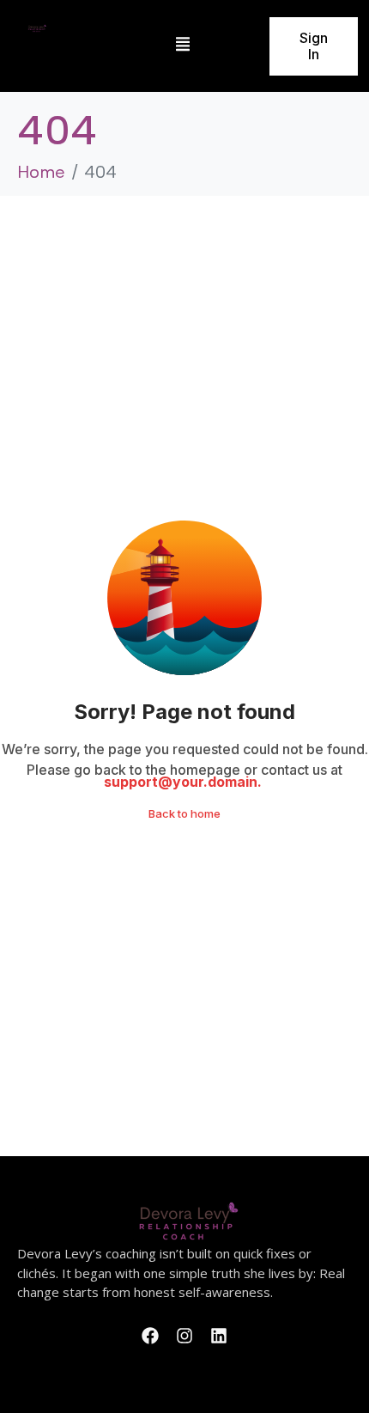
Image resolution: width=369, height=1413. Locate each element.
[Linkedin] (219, 1336)
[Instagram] (184, 1336)
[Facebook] (150, 1336)
